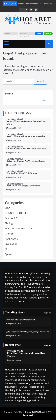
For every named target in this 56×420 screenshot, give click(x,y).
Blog (7, 208)
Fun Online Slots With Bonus (21, 173)
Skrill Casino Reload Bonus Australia (21, 4)
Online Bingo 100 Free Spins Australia (26, 148)
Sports (8, 254)
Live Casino (11, 244)
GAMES (9, 233)
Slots (7, 249)
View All (47, 313)
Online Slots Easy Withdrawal (20, 320)
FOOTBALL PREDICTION (18, 228)
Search (9, 93)
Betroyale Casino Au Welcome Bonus (25, 161)
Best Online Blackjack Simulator (23, 186)
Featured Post (13, 218)
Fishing (9, 223)
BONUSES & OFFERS (16, 213)
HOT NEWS (11, 238)
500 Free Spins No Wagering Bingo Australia (27, 332)
